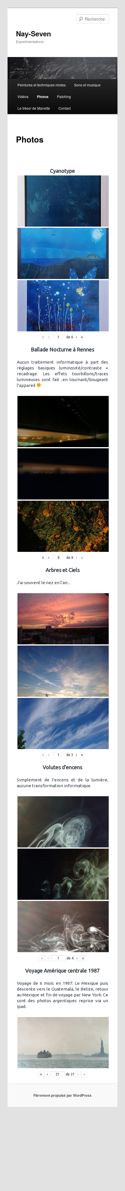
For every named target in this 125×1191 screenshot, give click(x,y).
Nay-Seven (33, 33)
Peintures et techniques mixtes (41, 84)
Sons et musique (87, 84)
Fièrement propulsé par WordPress (62, 1095)
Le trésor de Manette (33, 108)
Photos (43, 96)
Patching (64, 96)
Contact (64, 108)
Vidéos (22, 96)
